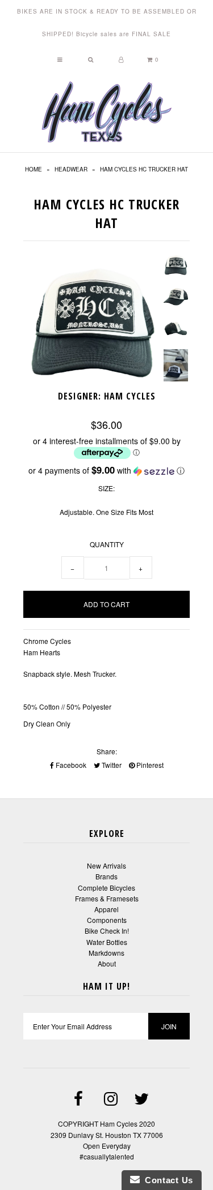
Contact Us (166, 1180)
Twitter (111, 765)
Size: (106, 488)
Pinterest (149, 765)
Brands (106, 876)
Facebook (70, 765)
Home (33, 169)
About (107, 963)
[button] (106, 470)
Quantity (107, 544)
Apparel (106, 909)
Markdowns (106, 952)
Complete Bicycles (106, 887)
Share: (107, 751)
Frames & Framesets (107, 898)
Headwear (71, 169)
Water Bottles (106, 942)
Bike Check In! (107, 930)
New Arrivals (106, 865)
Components (107, 920)
